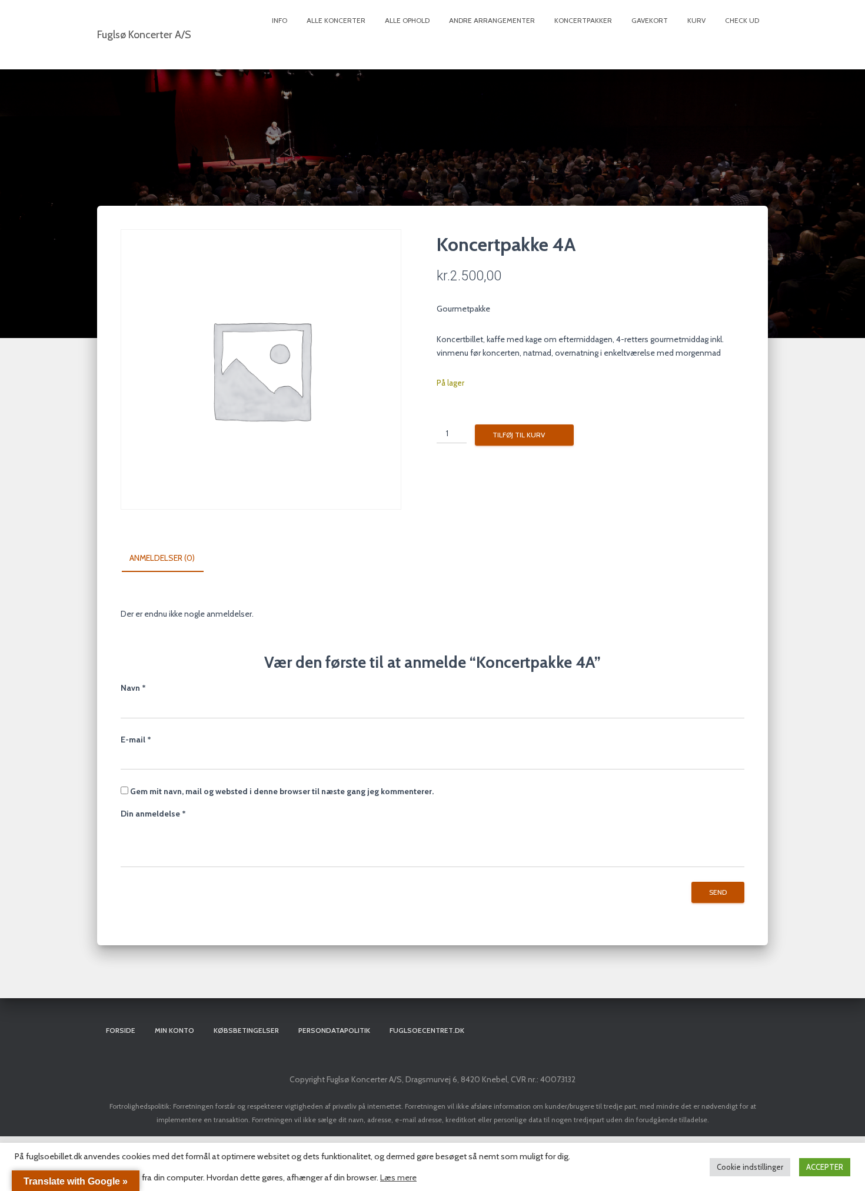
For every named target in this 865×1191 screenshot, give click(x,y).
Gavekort (649, 20)
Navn (133, 688)
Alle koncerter (336, 20)
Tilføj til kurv (519, 434)
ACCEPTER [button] (824, 1167)
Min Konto (174, 1030)
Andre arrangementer (492, 20)
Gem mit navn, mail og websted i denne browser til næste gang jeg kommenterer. (282, 791)
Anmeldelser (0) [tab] (162, 558)
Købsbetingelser (246, 1030)
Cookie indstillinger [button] (750, 1167)
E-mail (136, 739)
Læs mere (398, 1177)
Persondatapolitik (334, 1030)
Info (279, 20)
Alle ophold (407, 20)
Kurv (696, 20)
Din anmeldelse (153, 813)
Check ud (742, 20)
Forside (120, 1030)
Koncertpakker (583, 20)
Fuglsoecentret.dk (427, 1030)
